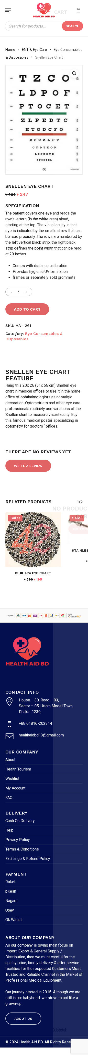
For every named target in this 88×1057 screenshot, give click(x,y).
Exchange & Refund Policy (27, 858)
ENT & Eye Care (34, 49)
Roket (10, 881)
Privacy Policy (17, 839)
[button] (8, 10)
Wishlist (12, 778)
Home (10, 49)
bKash (10, 891)
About (10, 759)
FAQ (8, 797)
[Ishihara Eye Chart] (33, 540)
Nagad (10, 900)
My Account (15, 788)
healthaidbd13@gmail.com (41, 735)
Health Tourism (18, 769)
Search (72, 26)
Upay (9, 910)
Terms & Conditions (22, 849)
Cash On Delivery (20, 820)
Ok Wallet (13, 919)
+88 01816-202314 (35, 723)
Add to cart (27, 309)
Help (9, 830)
